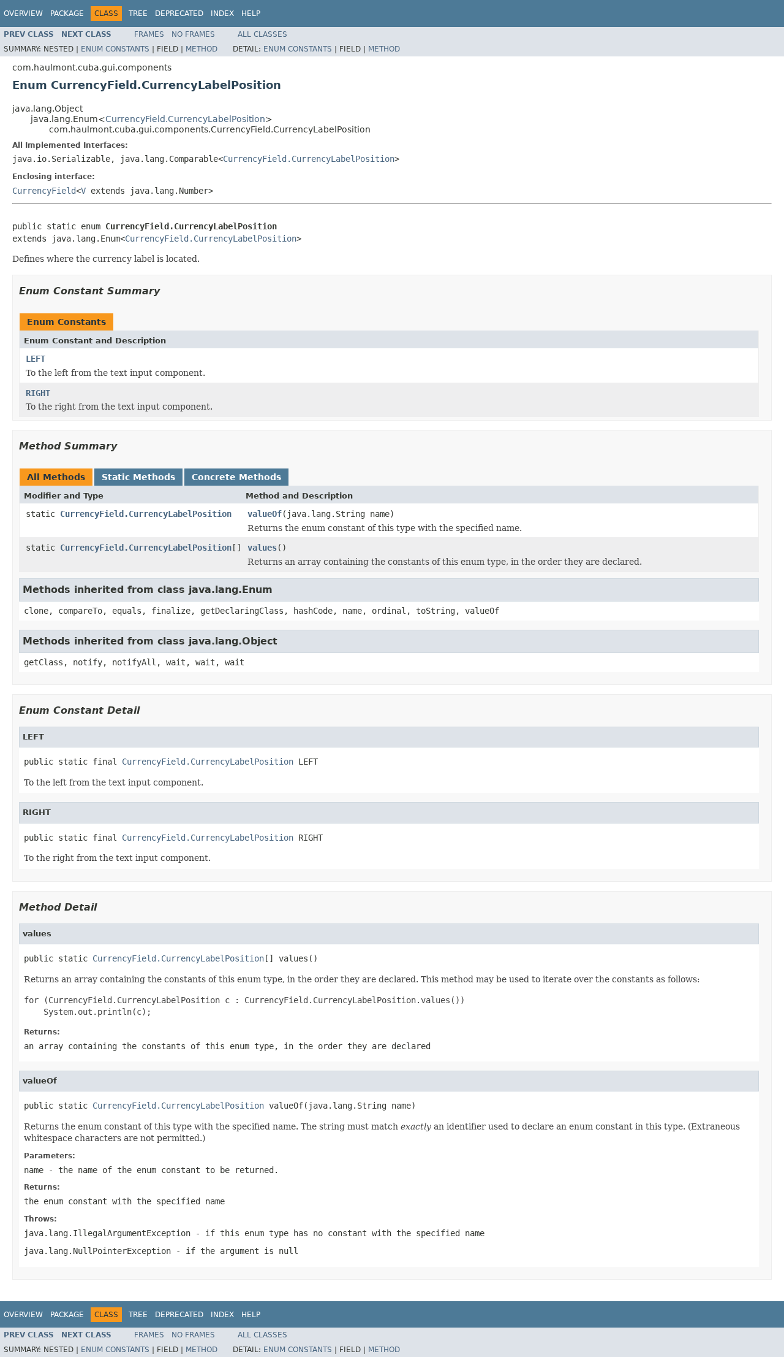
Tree (138, 13)
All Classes (262, 34)
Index (222, 13)
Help (250, 13)
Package (67, 13)
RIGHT (38, 393)
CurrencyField (44, 191)
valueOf (264, 514)
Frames (149, 34)
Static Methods (138, 477)
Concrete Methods (236, 477)
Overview (23, 13)
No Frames (193, 34)
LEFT (35, 359)
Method (201, 49)
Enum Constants (115, 49)
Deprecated (179, 13)
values (262, 547)
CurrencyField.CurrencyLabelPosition (185, 119)
